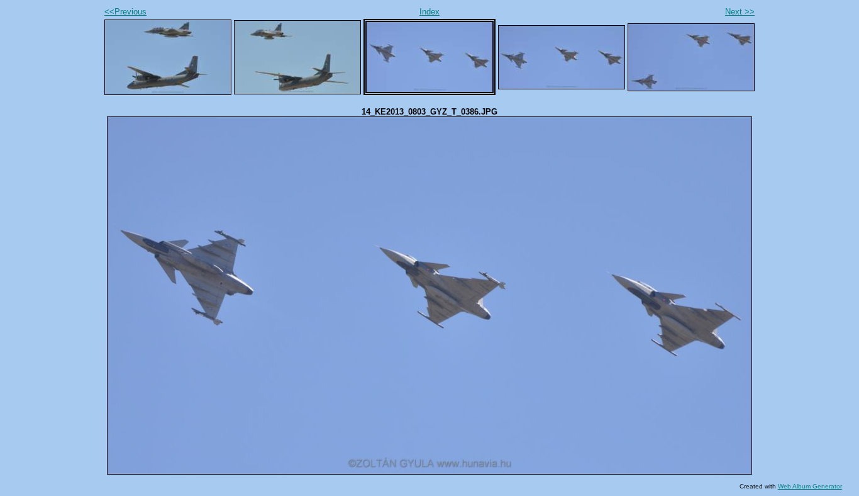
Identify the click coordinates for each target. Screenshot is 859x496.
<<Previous (125, 11)
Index (429, 11)
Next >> (740, 11)
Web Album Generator (810, 486)
